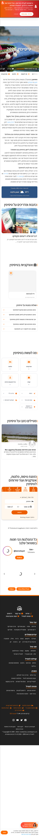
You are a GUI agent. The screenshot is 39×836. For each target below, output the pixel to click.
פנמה (22, 639)
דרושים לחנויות (21, 690)
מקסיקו (8, 29)
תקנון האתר (20, 726)
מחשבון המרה (20, 69)
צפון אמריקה (21, 626)
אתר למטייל (33, 29)
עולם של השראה (21, 681)
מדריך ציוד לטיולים (22, 675)
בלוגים (22, 663)
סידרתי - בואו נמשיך (26, 14)
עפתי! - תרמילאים (17, 651)
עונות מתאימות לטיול (29, 678)
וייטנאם (27, 639)
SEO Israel (13, 713)
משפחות (33, 651)
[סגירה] (37, 823)
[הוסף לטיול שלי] (11, 273)
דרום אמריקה (32, 630)
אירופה (34, 626)
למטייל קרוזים (31, 681)
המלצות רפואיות (16, 678)
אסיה (28, 626)
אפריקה (10, 630)
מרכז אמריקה (17, 29)
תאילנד (33, 639)
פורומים (28, 663)
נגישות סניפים (10, 690)
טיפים (34, 663)
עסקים (27, 651)
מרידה (6, 173)
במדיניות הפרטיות (26, 834)
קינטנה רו (20, 176)
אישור (4, 832)
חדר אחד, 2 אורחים (27, 497)
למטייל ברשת (30, 734)
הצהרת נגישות (19, 729)
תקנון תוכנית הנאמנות (9, 726)
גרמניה (15, 642)
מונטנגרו (6, 639)
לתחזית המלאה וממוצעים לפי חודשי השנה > (19, 195)
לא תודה (16, 14)
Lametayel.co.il (32, 732)
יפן (20, 642)
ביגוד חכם (33, 694)
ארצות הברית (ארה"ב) (29, 642)
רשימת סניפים (31, 690)
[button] (19, 310)
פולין (12, 639)
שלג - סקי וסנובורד (30, 654)
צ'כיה (16, 639)
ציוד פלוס (33, 675)
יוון (11, 642)
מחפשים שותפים (14, 663)
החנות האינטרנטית (22, 694)
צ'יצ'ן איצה (10, 122)
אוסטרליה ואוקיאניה (20, 630)
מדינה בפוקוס (10, 681)
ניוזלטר (33, 666)
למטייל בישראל (18, 654)
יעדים (26, 29)
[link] (26, 720)
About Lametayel (30, 726)
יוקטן (35, 82)
